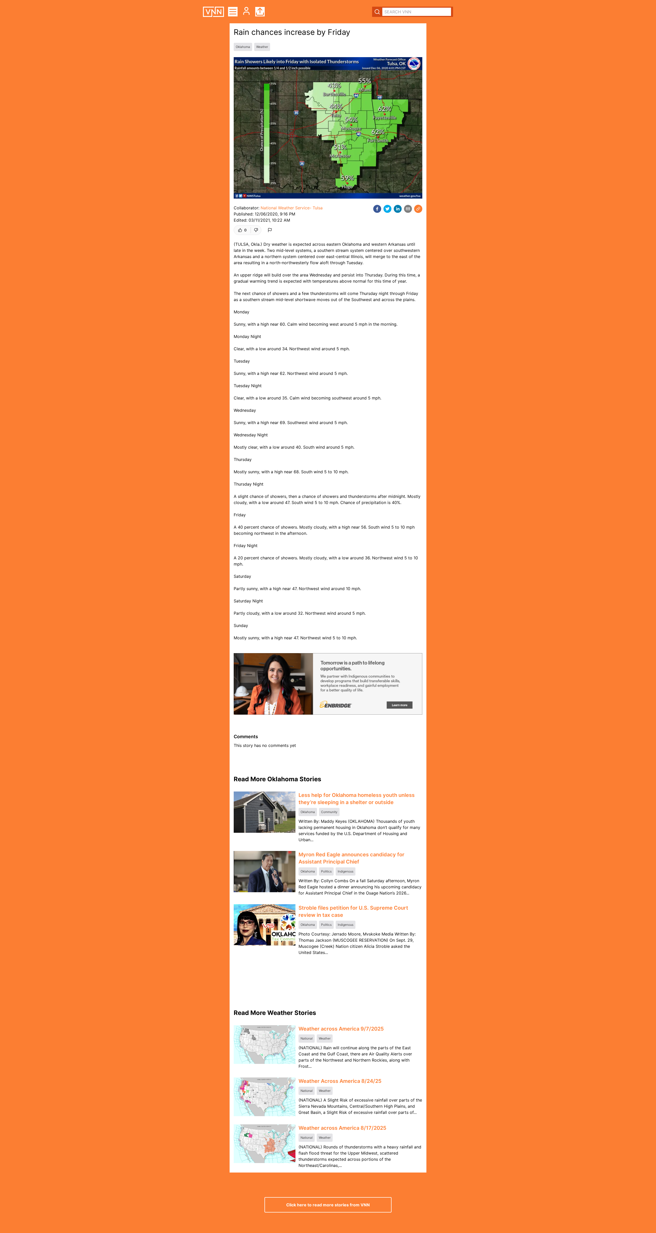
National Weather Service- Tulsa (292, 207)
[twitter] (387, 209)
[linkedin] (398, 209)
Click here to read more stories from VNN (328, 1204)
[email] (408, 209)
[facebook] (377, 209)
